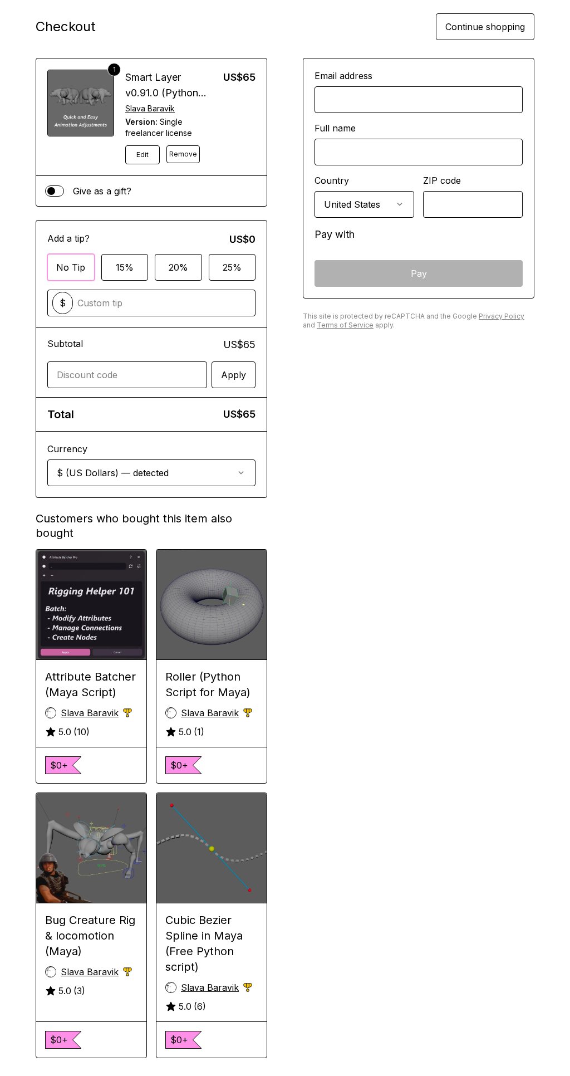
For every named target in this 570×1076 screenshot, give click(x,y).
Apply (233, 374)
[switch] (54, 191)
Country (332, 180)
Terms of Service (345, 325)
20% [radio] (178, 267)
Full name (335, 128)
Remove (183, 154)
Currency (67, 448)
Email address (343, 75)
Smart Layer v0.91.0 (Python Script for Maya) (162, 92)
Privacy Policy (501, 316)
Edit (142, 154)
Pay (419, 273)
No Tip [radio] (70, 267)
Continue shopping (485, 26)
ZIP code (442, 180)
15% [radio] (125, 267)
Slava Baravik (150, 108)
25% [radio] (232, 267)
